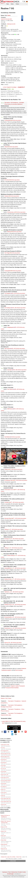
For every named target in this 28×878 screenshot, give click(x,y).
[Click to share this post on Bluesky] (12, 732)
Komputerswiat (7, 617)
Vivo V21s (3, 747)
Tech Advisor (10, 389)
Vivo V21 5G (3, 768)
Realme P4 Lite (4, 848)
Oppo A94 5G (3, 771)
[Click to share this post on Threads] (8, 732)
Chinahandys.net (11, 212)
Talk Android (7, 348)
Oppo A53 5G (3, 783)
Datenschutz (14, 872)
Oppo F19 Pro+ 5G (4, 774)
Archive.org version (16, 120)
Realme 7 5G (4, 698)
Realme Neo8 (3, 840)
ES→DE (11, 469)
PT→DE (17, 489)
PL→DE (13, 592)
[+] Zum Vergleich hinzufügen (9, 87)
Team (9, 872)
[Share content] (2, 732)
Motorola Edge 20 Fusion (5, 753)
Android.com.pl (7, 604)
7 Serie (8, 15)
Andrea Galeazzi (11, 555)
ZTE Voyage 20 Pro (4, 750)
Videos (17, 4)
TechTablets (7, 437)
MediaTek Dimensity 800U (6, 19)
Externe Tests (18, 856)
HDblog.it (6, 529)
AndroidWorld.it (8, 568)
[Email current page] (15, 734)
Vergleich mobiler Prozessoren (18, 686)
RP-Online (6, 180)
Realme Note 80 (4, 844)
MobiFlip (9, 231)
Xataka (6, 469)
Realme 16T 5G (4, 827)
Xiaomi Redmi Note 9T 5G (6, 801)
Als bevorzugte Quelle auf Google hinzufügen (15, 728)
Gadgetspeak (10, 327)
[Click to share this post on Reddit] (19, 731)
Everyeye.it (7, 538)
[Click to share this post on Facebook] (5, 732)
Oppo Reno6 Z (4, 762)
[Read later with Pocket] (22, 731)
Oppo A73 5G (3, 804)
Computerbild (7, 120)
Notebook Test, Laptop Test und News (8, 856)
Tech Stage (7, 253)
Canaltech (6, 502)
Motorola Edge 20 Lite (5, 756)
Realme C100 (3, 831)
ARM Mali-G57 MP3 (11, 24)
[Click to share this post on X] (15, 731)
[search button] (23, 1)
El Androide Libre (8, 480)
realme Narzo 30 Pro (5, 777)
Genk (5, 642)
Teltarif (5, 146)
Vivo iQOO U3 (3, 786)
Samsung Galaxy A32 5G (5, 780)
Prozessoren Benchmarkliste (12, 687)
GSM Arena (10, 409)
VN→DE (10, 642)
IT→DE (12, 529)
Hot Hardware (7, 307)
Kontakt (20, 872)
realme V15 (3, 789)
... (26, 4)
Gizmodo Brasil (8, 518)
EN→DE (14, 293)
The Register (7, 293)
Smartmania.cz (7, 628)
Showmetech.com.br (9, 489)
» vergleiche (21, 87)
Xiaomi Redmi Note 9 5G (5, 798)
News (12, 4)
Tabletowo (6, 592)
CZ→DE (15, 628)
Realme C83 (3, 835)
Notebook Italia (7, 579)
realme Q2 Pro (4, 792)
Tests (7, 4)
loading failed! (3, 861)
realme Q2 (3, 795)
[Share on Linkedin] (12, 734)
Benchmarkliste (19, 670)
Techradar (9, 369)
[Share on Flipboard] (25, 731)
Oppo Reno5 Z (4, 759)
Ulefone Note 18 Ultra (5, 744)
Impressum (4, 872)
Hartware (6, 196)
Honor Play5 (3, 765)
